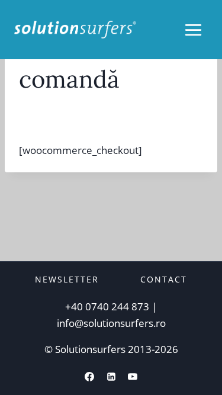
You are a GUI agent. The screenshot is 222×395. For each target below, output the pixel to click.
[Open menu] (193, 30)
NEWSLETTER (67, 279)
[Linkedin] (111, 376)
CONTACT (163, 279)
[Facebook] (89, 376)
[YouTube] (132, 376)
